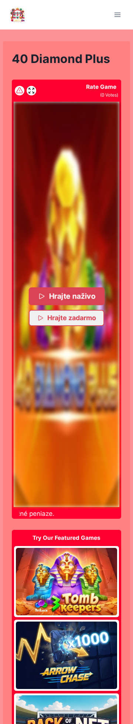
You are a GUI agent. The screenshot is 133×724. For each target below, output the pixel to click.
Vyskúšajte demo (67, 581)
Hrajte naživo (72, 296)
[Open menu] (117, 14)
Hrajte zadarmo (71, 318)
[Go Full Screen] (31, 90)
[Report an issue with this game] (19, 90)
